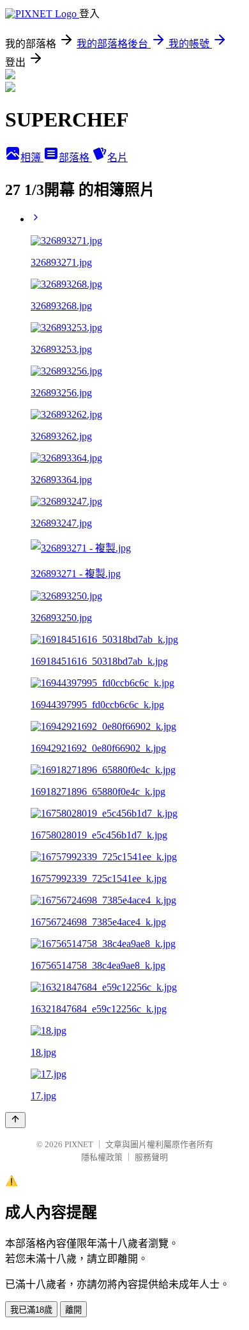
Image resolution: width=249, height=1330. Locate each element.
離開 (73, 1310)
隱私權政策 (102, 1157)
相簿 (31, 157)
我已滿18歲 (31, 1310)
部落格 (75, 157)
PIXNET (78, 1144)
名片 (117, 157)
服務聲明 (151, 1157)
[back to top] (15, 1120)
